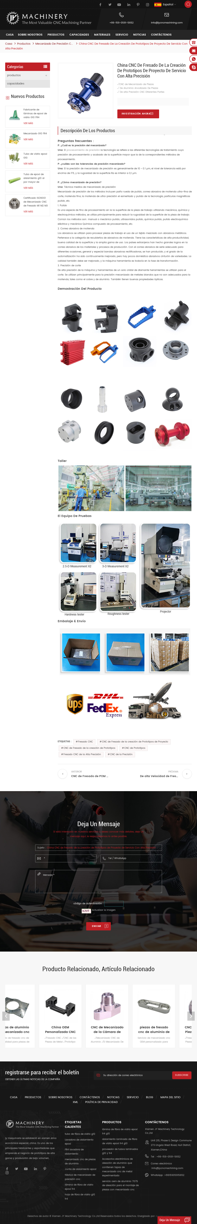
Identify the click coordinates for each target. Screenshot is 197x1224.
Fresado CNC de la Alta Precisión (82, 754)
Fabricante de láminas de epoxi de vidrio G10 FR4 (35, 113)
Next (191, 1016)
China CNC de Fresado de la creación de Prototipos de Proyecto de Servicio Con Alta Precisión (101, 848)
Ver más (28, 123)
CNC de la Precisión (121, 754)
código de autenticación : (88, 903)
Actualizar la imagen (104, 910)
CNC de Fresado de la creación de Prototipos (89, 748)
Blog (149, 1097)
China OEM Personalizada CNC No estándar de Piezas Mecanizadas (28, 1029)
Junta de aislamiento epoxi (80, 1169)
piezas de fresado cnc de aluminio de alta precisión (122, 1029)
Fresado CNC (85, 742)
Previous (6, 1016)
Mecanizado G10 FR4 (35, 133)
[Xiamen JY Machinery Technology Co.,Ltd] (48, 18)
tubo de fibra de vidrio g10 (80, 1134)
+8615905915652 (174, 1175)
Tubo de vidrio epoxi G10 (35, 156)
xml (75, 1102)
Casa (10, 35)
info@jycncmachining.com (167, 23)
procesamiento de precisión (83, 150)
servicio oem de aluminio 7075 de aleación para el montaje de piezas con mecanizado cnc (120, 1185)
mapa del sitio (170, 1097)
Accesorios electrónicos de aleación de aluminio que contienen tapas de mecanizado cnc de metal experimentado (117, 1167)
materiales (102, 35)
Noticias (139, 35)
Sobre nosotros (30, 35)
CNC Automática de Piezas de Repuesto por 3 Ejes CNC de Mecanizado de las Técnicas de (169, 1029)
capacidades (79, 35)
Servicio (121, 35)
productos (56, 35)
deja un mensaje (169, 1220)
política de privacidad (101, 1102)
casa (14, 1097)
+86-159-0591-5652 (121, 23)
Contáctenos (161, 35)
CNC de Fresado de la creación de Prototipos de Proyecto (135, 742)
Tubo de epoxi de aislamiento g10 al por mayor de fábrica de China (33, 178)
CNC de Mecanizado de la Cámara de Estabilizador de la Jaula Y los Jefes (75, 1029)
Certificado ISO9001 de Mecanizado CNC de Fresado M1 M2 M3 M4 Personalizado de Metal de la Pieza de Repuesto (35, 202)
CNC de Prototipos (134, 748)
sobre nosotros (60, 1097)
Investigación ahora (136, 114)
